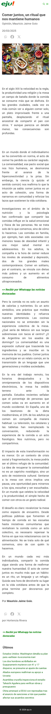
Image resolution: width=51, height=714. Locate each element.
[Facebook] (12, 36)
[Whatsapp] (5, 36)
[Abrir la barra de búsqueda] (44, 4)
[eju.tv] (8, 4)
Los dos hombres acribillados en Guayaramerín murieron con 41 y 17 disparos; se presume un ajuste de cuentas (25, 665)
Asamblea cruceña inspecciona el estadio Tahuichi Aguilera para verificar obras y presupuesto (24, 683)
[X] (19, 36)
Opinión (6, 23)
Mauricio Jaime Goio (25, 23)
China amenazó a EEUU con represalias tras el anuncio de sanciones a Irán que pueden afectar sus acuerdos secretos (25, 694)
